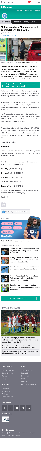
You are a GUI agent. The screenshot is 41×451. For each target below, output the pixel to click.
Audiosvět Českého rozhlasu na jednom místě (15, 241)
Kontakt (24, 382)
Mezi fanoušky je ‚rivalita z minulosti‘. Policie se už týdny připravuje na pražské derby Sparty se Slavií (20, 340)
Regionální (5, 22)
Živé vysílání (7, 232)
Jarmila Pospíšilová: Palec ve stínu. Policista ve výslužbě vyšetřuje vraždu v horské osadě (24, 278)
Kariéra (23, 379)
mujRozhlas (5, 218)
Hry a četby (6, 224)
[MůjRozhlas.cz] (5, 146)
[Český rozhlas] (7, 2)
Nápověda (25, 373)
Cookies (4, 433)
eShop (4, 379)
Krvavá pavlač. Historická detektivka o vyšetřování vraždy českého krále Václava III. (24, 251)
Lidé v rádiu (25, 376)
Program (20, 10)
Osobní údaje (13, 433)
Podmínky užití (23, 433)
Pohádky (6, 228)
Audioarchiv (29, 10)
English (32, 433)
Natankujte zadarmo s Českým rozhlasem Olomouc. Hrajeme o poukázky (18, 85)
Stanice (4, 376)
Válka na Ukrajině (8, 370)
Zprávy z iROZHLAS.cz (11, 308)
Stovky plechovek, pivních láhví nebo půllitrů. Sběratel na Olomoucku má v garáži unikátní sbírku (24, 260)
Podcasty (5, 394)
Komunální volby (7, 373)
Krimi (17, 224)
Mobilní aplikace (7, 397)
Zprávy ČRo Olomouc (8, 35)
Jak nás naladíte (27, 370)
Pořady (26, 22)
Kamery (37, 10)
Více (34, 22)
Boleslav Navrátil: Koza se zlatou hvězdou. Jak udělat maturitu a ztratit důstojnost (25, 287)
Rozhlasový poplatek (28, 384)
